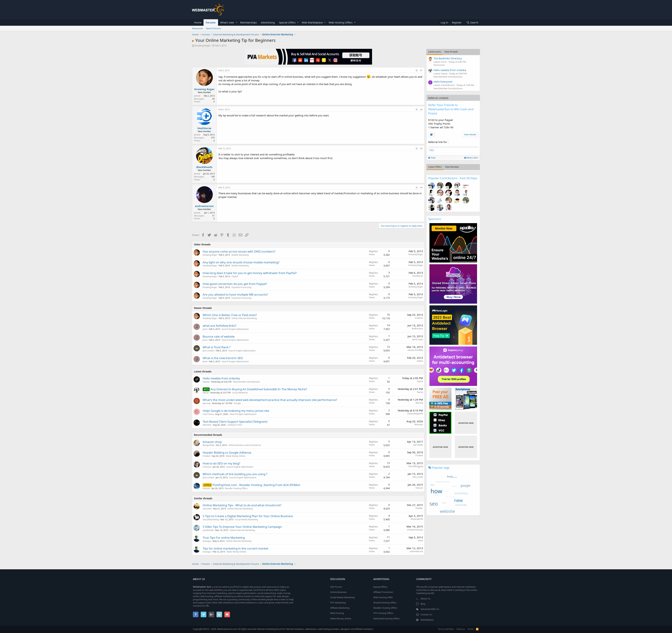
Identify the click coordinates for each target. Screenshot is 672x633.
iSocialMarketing (211, 519)
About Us (425, 598)
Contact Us (426, 614)
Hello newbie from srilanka (221, 378)
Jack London (208, 350)
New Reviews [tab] (452, 166)
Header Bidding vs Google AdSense (227, 452)
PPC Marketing (338, 602)
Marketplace (427, 619)
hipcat (420, 381)
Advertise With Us (430, 609)
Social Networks (240, 392)
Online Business (338, 592)
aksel (420, 540)
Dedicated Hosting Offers (386, 618)
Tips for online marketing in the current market (235, 548)
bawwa (206, 381)
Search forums (213, 28)
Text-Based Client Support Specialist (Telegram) (235, 421)
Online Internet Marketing (244, 318)
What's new (227, 22)
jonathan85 (208, 530)
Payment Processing (241, 287)
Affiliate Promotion (383, 592)
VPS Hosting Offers (383, 613)
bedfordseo (417, 328)
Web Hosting (337, 613)
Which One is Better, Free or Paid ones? (230, 315)
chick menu (208, 414)
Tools (433, 157)
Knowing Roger (202, 45)
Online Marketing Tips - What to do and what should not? (242, 505)
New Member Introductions (246, 381)
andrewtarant (204, 206)
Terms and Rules (446, 629)
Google (237, 403)
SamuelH (207, 508)
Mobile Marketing (240, 254)
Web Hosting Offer (383, 597)
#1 (421, 70)
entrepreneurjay (415, 529)
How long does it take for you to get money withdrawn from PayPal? (250, 273)
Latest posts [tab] (434, 51)
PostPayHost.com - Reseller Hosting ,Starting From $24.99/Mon (256, 485)
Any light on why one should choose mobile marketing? (241, 262)
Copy (431, 150)
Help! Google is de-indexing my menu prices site (236, 411)
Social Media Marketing (246, 519)
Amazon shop (212, 442)
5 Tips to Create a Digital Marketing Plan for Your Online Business (248, 516)
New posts (197, 28)
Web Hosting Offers (340, 22)
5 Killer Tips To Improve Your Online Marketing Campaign (242, 527)
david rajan (417, 339)
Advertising (268, 22)
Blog (423, 603)
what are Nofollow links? (219, 326)
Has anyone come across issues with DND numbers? (239, 251)
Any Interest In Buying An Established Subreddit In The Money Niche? (258, 389)
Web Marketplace (312, 22)
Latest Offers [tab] (435, 166)
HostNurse (204, 128)
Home (197, 22)
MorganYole (208, 445)
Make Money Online (235, 455)
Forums (210, 22)
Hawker (419, 508)
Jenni (205, 329)
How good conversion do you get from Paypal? (235, 284)
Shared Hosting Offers (385, 602)
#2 (421, 109)
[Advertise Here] (466, 423)
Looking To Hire (234, 424)
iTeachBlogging (415, 466)
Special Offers (287, 22)
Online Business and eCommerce (245, 445)
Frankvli (206, 455)
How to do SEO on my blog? (221, 463)
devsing (206, 403)
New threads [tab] (451, 51)
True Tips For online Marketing (224, 538)
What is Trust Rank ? (216, 347)
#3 (421, 148)
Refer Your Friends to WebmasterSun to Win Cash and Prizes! (450, 109)
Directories (439, 65)
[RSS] (477, 629)
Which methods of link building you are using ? (235, 474)
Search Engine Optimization (235, 329)
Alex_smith (417, 476)
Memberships (248, 22)
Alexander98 (417, 518)
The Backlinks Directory (447, 58)
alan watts (418, 444)
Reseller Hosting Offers (236, 488)
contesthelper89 (415, 413)
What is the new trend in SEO (223, 358)
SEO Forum (336, 586)
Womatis (207, 424)
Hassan (206, 488)
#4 (421, 187)
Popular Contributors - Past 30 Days (452, 178)
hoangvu (207, 541)
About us (460, 629)
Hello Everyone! (442, 81)
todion (420, 360)
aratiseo (419, 317)
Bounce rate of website (219, 336)
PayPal (235, 276)
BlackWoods (204, 167)
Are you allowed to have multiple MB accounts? (235, 294)
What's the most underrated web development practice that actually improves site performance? (270, 400)
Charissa (207, 466)
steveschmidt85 (415, 350)
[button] (236, 22)
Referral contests (438, 98)
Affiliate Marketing (339, 607)
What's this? (472, 157)
